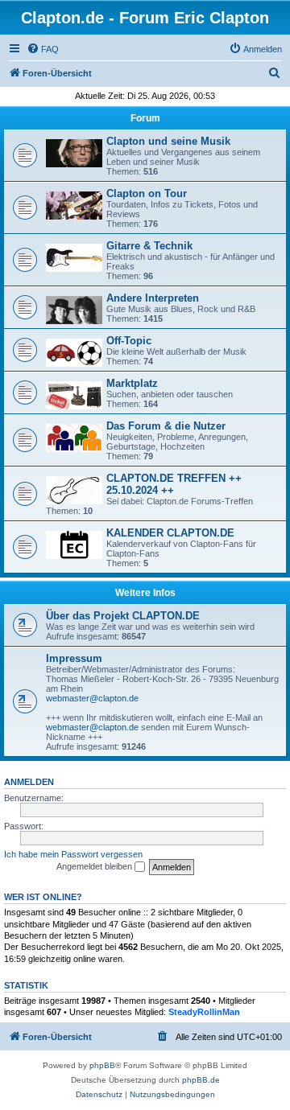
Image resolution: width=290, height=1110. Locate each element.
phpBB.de (201, 1079)
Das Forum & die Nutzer (166, 426)
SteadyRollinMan (204, 1012)
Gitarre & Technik (149, 246)
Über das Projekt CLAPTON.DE (123, 616)
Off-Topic (128, 341)
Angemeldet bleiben (95, 866)
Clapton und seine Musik (168, 141)
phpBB (102, 1065)
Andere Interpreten (152, 298)
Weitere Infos (145, 592)
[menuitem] (43, 49)
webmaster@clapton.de (92, 698)
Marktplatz (132, 383)
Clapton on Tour (146, 193)
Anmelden (29, 782)
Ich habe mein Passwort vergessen (73, 854)
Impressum (74, 658)
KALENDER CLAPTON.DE (170, 533)
